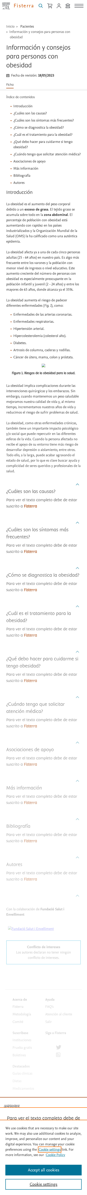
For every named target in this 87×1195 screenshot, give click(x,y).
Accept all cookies (43, 1170)
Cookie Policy (55, 1154)
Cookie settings (50, 1149)
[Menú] (79, 6)
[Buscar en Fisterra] (41, 6)
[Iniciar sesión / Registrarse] (59, 6)
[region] (43, 1157)
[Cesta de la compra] (50, 6)
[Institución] (68, 6)
